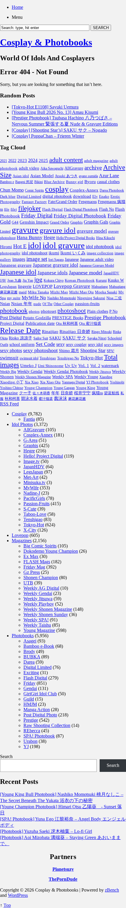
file (6, 209)
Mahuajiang (99, 287)
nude (37, 304)
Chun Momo (12, 189)
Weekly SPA (62, 376)
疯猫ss (97, 393)
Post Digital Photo (40, 714)
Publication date (40, 323)
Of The (47, 304)
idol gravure (63, 245)
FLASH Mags (36, 561)
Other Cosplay (64, 304)
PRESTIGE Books (67, 318)
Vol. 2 (95, 365)
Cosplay (19, 413)
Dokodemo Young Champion (50, 551)
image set (36, 259)
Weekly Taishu (37, 625)
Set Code (45, 344)
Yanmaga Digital (73, 382)
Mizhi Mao (59, 292)
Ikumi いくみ (73, 253)
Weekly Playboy (38, 603)
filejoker (29, 208)
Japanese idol (18, 272)
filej (14, 209)
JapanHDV (111, 273)
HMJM (30, 704)
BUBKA (31, 656)
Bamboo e (7, 182)
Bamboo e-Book (38, 646)
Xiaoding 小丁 (11, 382)
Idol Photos (22, 424)
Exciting (31, 672)
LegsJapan (8, 286)
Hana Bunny (29, 237)
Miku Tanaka (38, 292)
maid (23, 292)
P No (113, 311)
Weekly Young (86, 376)
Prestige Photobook (105, 317)
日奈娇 (67, 393)
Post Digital (11, 317)
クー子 (25, 392)
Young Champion (38, 387)
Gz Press (31, 572)
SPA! (110, 351)
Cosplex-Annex (84, 190)
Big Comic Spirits (40, 545)
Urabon (30, 741)
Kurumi (101, 280)
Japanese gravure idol (55, 265)
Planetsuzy (63, 869)
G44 (15, 222)
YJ (26, 746)
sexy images (113, 345)
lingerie (25, 286)
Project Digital (12, 323)
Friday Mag (34, 566)
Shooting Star (92, 350)
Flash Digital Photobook (81, 209)
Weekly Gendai (29, 371)
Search (6, 756)
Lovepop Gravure (72, 286)
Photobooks (23, 635)
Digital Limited (29, 196)
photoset (48, 311)
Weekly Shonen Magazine (33, 377)
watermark (110, 365)
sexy (60, 344)
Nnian (5, 304)
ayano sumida (88, 176)
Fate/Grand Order (62, 201)
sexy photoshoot (40, 350)
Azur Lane (109, 175)
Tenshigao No (68, 358)
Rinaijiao (50, 331)
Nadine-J (31, 493)
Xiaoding (105, 377)
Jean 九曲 (14, 280)
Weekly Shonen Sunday (45, 614)
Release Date (20, 330)
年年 (55, 393)
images (18, 259)
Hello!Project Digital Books (75, 238)
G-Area (30, 440)
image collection (100, 253)
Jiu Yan (28, 280)
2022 (12, 160)
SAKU (55, 338)
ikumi (54, 253)
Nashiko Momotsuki (61, 298)
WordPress (18, 895)
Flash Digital (52, 209)
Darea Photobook (112, 190)
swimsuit (9, 358)
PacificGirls (34, 498)
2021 (3, 161)
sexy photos (11, 350)
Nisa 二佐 (114, 298)
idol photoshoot (34, 253)
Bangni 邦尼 (24, 182)
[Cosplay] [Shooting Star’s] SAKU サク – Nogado (59, 130)
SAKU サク (74, 337)
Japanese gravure (16, 265)
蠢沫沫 (60, 398)
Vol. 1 (83, 365)
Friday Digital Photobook (80, 216)
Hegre (49, 237)
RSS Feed (9, 403)
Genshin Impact (34, 221)
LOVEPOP (42, 286)
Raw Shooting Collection (46, 725)
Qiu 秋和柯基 (67, 323)
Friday (29, 683)
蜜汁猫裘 (46, 399)
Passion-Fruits (36, 503)
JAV (3, 280)
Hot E (20, 246)
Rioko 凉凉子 (20, 338)
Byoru (90, 181)
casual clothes (108, 181)
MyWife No (34, 297)
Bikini (38, 182)
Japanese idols (53, 272)
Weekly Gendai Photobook (66, 371)
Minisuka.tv (34, 482)
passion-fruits (87, 303)
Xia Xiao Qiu (50, 382)
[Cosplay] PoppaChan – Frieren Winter (48, 135)
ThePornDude (63, 879)
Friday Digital (36, 215)
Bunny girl (74, 182)
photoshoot (71, 310)
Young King (85, 387)
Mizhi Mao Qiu (81, 292)
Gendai (30, 688)
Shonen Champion (40, 577)
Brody (29, 651)
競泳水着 (29, 398)
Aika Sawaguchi (51, 168)
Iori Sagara (56, 260)
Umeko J (28, 365)
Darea (29, 662)
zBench (112, 889)
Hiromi (6, 247)
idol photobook (100, 246)
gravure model (92, 231)
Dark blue (8, 197)
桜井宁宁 (82, 393)
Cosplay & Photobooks (46, 42)
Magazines (22, 540)
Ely (95, 196)
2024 (33, 160)
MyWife (31, 487)
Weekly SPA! (36, 619)
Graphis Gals (96, 221)
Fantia (29, 419)
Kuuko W (116, 280)
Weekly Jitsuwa (100, 372)
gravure (25, 229)
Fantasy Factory (34, 202)
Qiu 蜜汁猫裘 (90, 323)
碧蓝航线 (111, 393)
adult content (66, 159)
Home (17, 7)
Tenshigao (48, 358)
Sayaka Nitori (96, 338)
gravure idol (58, 230)
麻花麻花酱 (77, 399)
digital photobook (57, 196)
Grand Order (59, 222)
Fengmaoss (88, 201)
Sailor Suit (40, 338)
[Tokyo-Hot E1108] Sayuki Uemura (45, 106)
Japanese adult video (97, 259)
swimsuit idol (29, 358)
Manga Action (36, 709)
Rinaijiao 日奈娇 (74, 331)
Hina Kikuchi (105, 238)
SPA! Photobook (39, 735)
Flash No (106, 209)
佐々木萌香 (41, 393)
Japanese (72, 259)
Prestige (30, 720)
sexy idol (95, 344)
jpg (38, 279)
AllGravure (73, 168)
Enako (104, 196)
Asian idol (21, 176)
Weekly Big (8, 372)
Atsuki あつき (66, 176)
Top (7, 905)
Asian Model (42, 175)
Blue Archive (54, 182)
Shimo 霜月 (69, 350)
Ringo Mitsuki (101, 332)
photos (34, 311)
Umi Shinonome (51, 365)
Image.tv (31, 461)
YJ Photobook (97, 382)
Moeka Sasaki (106, 292)
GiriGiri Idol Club (40, 693)
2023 (22, 160)
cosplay (57, 189)
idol (34, 245)
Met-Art (30, 477)
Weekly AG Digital (41, 588)
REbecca (31, 730)
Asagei (29, 640)
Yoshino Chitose (11, 388)
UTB (28, 582)
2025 (43, 160)
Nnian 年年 (21, 303)
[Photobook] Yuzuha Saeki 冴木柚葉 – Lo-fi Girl (46, 831)
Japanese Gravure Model (96, 265)
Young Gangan (64, 388)
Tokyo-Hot (91, 358)
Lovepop (20, 535)
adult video (29, 168)
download (82, 196)
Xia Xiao (32, 382)
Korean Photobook (80, 280)
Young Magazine (39, 630)
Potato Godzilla (37, 317)
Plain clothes (97, 311)
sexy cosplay (76, 344)
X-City (29, 529)
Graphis (76, 222)
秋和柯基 (12, 399)
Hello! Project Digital (43, 456)
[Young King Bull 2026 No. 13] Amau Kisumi (55, 112)
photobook (14, 310)
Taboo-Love (34, 514)
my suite (14, 298)
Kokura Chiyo (54, 280)
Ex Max (30, 556)
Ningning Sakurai (91, 298)
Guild (28, 698)
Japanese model (85, 272)
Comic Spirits (34, 190)
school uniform (22, 344)
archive (93, 167)
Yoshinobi (117, 382)
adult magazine (96, 160)
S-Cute (29, 508)
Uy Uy (71, 365)
